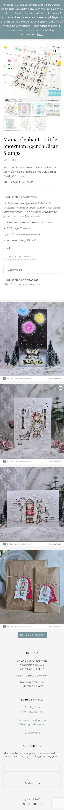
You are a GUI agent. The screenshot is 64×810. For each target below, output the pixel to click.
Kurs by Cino (32, 732)
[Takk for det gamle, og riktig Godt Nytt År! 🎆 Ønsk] (32, 341)
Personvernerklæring (32, 720)
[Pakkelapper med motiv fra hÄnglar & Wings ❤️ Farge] (32, 589)
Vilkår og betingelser (32, 724)
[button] (55, 51)
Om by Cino (32, 707)
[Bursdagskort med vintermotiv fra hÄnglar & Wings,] (32, 506)
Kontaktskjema (32, 711)
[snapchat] (40, 804)
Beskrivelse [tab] (14, 269)
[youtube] (35, 804)
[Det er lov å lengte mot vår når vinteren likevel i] (32, 424)
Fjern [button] (40, 34)
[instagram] (29, 804)
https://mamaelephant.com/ (21, 284)
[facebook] (24, 804)
